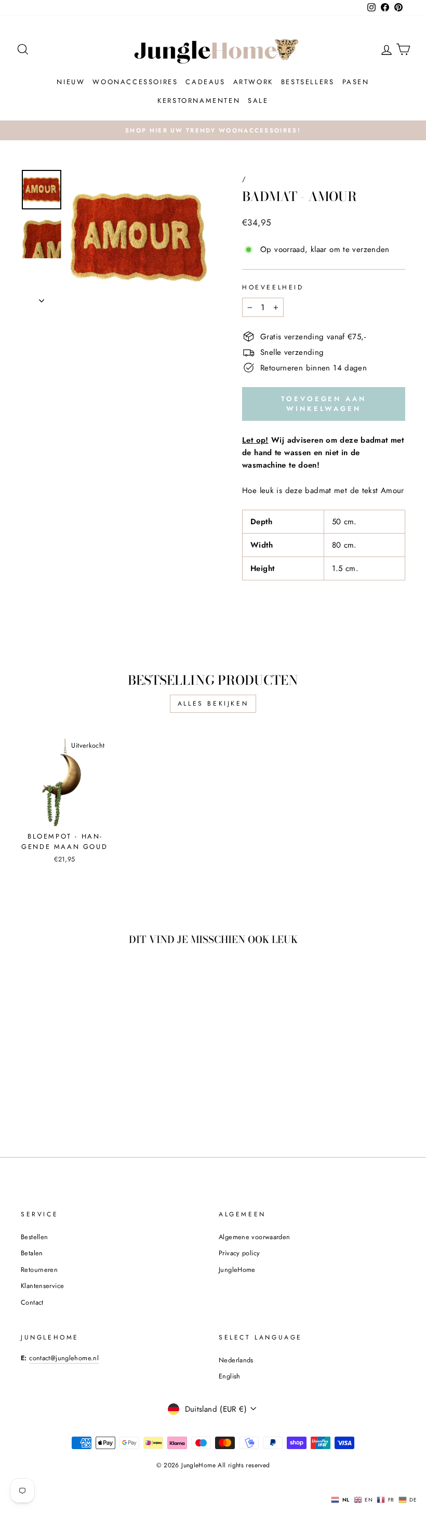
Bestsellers (308, 82)
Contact (32, 1302)
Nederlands (236, 1360)
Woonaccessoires (135, 82)
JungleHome (237, 1270)
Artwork (253, 82)
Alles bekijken (213, 703)
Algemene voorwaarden (254, 1237)
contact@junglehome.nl (64, 1358)
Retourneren (39, 1270)
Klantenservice (42, 1286)
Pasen (355, 82)
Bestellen (34, 1237)
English (230, 1376)
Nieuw (71, 82)
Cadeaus (205, 82)
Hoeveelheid (273, 287)
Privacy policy (239, 1253)
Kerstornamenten (198, 100)
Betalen (32, 1253)
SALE (258, 100)
